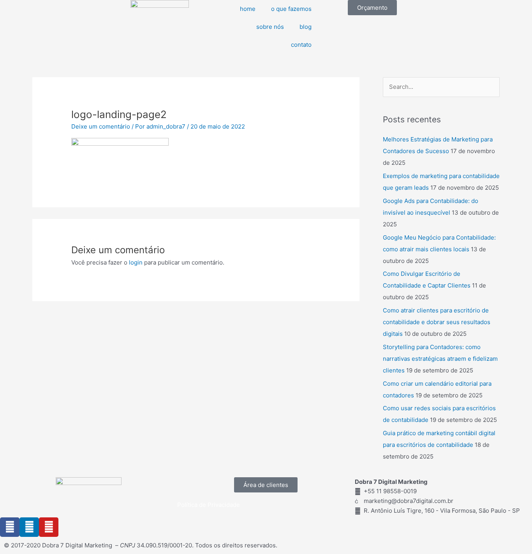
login (136, 262)
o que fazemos (291, 8)
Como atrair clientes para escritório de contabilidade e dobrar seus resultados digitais (436, 322)
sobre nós (270, 26)
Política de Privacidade (208, 504)
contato (301, 44)
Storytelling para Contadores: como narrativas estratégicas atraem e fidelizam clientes (440, 358)
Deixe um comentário (100, 126)
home (247, 8)
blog (305, 26)
